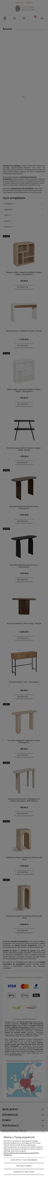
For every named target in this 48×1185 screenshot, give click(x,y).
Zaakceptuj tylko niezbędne (24, 1160)
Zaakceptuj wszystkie (24, 1172)
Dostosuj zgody (24, 1166)
